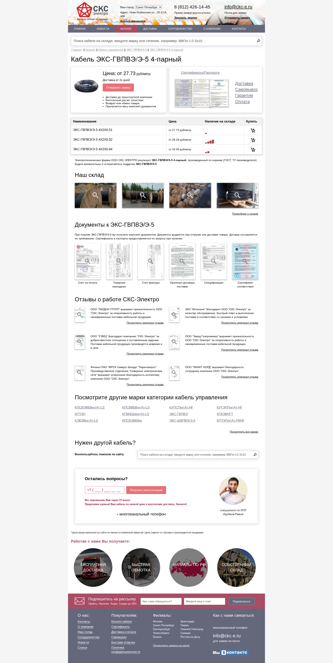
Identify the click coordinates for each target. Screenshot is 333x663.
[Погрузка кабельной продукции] (237, 195)
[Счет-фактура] (151, 261)
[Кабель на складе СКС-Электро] (143, 195)
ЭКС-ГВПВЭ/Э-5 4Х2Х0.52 (92, 139)
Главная (79, 28)
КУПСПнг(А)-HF (181, 407)
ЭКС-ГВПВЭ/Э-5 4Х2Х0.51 (92, 130)
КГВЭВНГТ (225, 414)
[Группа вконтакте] (231, 652)
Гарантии (244, 95)
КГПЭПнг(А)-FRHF (230, 420)
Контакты (239, 28)
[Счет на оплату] (88, 261)
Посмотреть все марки (244, 431)
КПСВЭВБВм (132, 420)
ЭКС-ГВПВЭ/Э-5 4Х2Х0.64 (92, 149)
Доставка (150, 28)
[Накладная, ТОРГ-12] (119, 261)
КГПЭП (80, 414)
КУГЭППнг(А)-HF (229, 407)
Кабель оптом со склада (92, 19)
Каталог (126, 28)
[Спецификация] (214, 261)
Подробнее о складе (245, 213)
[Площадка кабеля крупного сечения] (190, 195)
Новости (103, 28)
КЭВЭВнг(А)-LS (86, 420)
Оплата (242, 101)
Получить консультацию (146, 490)
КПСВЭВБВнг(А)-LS (89, 407)
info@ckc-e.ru (238, 6)
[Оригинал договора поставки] (182, 261)
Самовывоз (246, 89)
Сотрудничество (180, 28)
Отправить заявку (237, 17)
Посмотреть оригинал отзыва (145, 322)
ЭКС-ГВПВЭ (178, 414)
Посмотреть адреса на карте (171, 645)
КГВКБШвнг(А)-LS (135, 414)
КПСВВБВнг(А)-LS (136, 407)
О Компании (212, 28)
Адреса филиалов (132, 21)
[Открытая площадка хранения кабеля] (95, 195)
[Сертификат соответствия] (245, 261)
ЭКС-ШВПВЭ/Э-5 (182, 420)
